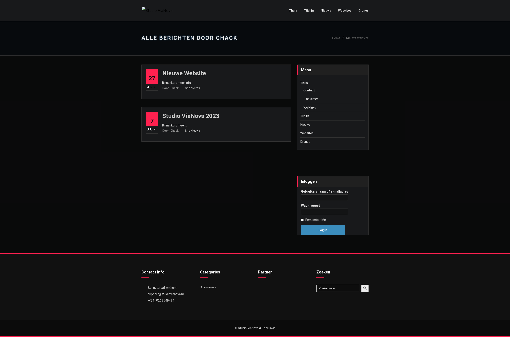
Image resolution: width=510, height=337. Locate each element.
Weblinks (309, 107)
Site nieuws (192, 88)
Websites (344, 10)
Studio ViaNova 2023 (190, 115)
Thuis (293, 10)
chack (170, 88)
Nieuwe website (357, 38)
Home (336, 38)
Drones (363, 10)
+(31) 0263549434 (161, 300)
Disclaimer (310, 99)
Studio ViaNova (248, 328)
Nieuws (326, 10)
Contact (309, 90)
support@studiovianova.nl (166, 294)
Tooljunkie (268, 328)
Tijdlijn (309, 10)
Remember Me (315, 220)
